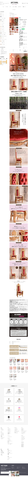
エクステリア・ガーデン (10, 457)
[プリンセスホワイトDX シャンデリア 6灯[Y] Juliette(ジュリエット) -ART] (14, 368)
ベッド (3, 6)
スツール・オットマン (3, 437)
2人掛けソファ (22, 429)
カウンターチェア (2, 434)
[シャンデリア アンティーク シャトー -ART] (18, 360)
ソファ (10, 6)
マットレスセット (9, 440)
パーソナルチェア (2, 433)
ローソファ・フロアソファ (23, 431)
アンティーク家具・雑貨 (12, 14)
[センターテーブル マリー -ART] (18, 368)
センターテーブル (22, 436)
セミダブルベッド (9, 429)
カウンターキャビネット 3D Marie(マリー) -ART (14, 377)
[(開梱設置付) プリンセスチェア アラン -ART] (10, 360)
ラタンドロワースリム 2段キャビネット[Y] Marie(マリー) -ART (26, 370)
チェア (10, 16)
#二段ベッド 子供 (6, 3)
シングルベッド (9, 428)
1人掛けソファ (22, 428)
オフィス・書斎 (3, 34)
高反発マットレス (16, 432)
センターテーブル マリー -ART (18, 370)
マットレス (14, 9)
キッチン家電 (9, 452)
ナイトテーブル (22, 437)
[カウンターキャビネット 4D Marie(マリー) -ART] (10, 375)
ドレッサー (2, 455)
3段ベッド (8, 442)
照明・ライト (3, 42)
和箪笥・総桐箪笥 (2, 452)
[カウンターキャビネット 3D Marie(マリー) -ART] (14, 375)
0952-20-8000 (3, 469)
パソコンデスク (2, 429)
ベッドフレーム (9, 439)
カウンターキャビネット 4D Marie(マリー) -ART (10, 377)
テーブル (7, 6)
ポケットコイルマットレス (17, 431)
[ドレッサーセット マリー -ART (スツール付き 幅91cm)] (22, 368)
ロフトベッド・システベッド (10, 443)
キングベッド (9, 432)
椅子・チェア (16, 14)
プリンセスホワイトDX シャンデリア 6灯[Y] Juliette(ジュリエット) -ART (14, 370)
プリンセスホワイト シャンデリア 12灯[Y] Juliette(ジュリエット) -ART (22, 362)
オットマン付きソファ (23, 432)
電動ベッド (24, 6)
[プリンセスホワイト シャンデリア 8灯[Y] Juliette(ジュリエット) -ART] (26, 360)
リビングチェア (13, 16)
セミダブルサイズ (16, 429)
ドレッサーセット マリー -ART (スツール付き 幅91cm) (22, 370)
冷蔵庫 (8, 454)
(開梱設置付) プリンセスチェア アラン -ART (10, 362)
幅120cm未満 (22, 444)
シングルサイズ (16, 428)
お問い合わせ (2, 50)
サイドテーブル (22, 439)
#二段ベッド (4, 3)
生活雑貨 (3, 26)
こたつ (22, 440)
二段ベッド (3, 29)
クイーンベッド (9, 431)
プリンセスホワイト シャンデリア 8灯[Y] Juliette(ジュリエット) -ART (26, 362)
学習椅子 (1, 436)
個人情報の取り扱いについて (4, 53)
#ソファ (3, 4)
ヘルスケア (3, 31)
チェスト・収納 (14, 6)
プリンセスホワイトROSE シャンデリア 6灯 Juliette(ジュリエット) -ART (10, 370)
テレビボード (19, 6)
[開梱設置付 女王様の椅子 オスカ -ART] (14, 360)
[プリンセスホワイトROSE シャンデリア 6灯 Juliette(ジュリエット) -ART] (10, 368)
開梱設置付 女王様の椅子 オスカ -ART (14, 362)
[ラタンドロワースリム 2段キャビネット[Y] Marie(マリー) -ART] (26, 368)
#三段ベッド (1, 4)
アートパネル (3, 44)
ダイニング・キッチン (4, 39)
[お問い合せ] (22, 3)
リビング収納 (2, 451)
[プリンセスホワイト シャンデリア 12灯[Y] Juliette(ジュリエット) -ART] (22, 360)
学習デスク (2, 428)
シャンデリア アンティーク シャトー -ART (18, 362)
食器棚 (1, 454)
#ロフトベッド (1, 3)
